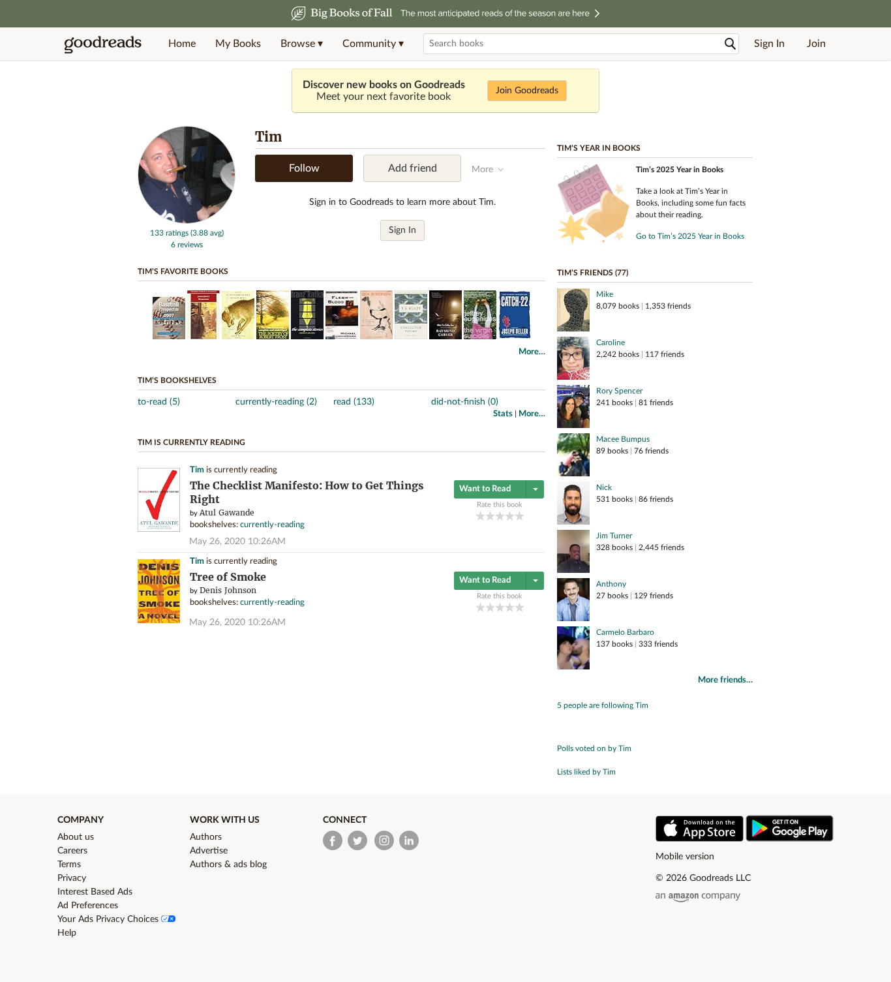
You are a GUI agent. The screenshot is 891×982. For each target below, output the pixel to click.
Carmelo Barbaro (625, 632)
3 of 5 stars (500, 516)
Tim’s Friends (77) (592, 273)
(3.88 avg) (207, 233)
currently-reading (272, 525)
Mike (604, 294)
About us (75, 837)
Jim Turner (614, 536)
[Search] (730, 44)
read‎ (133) (353, 402)
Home (182, 43)
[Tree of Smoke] (159, 621)
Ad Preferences (87, 905)
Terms (69, 864)
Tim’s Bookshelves (177, 380)
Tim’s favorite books (183, 271)
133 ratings (169, 233)
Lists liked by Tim (586, 772)
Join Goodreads (527, 90)
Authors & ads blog (228, 864)
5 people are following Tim (602, 705)
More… (532, 352)
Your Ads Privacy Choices (109, 919)
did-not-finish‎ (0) (464, 402)
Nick (604, 487)
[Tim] (186, 221)
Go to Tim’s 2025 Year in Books (690, 236)
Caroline (610, 342)
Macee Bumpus (623, 439)
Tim (197, 470)
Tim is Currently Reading (191, 442)
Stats (503, 414)
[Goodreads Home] (103, 43)
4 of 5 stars (510, 516)
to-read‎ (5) (159, 402)
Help (66, 933)
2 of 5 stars (490, 516)
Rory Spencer (619, 391)
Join (816, 43)
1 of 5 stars (480, 516)
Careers (72, 850)
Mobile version (685, 856)
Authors (206, 837)
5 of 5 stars (519, 516)
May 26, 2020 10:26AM (237, 541)
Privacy (71, 878)
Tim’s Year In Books (599, 148)
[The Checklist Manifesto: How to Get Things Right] (159, 529)
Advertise (209, 850)
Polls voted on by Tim (594, 748)
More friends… (725, 680)
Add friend (412, 168)
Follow (304, 168)
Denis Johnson (228, 590)
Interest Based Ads (94, 892)
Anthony (611, 584)
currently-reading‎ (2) (276, 402)
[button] (302, 43)
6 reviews (187, 245)
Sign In (769, 43)
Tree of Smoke (228, 577)
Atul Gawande (227, 512)
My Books (238, 43)
